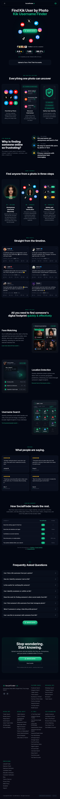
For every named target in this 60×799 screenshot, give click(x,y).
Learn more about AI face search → (11, 345)
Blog (4, 777)
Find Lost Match (7, 727)
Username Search (35, 750)
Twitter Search (34, 692)
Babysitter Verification (8, 772)
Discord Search (49, 692)
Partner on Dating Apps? (23, 731)
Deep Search (34, 753)
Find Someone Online (36, 744)
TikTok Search (34, 694)
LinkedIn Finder (6, 763)
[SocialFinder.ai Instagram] (4, 694)
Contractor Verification (8, 774)
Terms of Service (7, 779)
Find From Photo (35, 742)
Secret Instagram (21, 735)
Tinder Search (6, 714)
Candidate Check (7, 770)
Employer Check (7, 766)
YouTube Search (35, 705)
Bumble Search (6, 716)
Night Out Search (21, 726)
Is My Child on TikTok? (22, 737)
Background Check (21, 722)
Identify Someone (49, 714)
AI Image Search (35, 739)
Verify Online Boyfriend (22, 733)
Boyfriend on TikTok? (36, 696)
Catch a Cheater (21, 716)
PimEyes (32, 547)
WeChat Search (49, 694)
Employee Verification (8, 768)
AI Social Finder (35, 748)
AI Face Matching (49, 723)
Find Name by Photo (50, 716)
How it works (30, 663)
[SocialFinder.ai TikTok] (7, 694)
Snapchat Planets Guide (37, 733)
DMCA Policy (6, 783)
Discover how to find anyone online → (41, 383)
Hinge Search (6, 718)
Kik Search (47, 696)
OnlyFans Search (21, 728)
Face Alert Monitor (35, 735)
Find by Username (35, 701)
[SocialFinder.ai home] (55, 3)
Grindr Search (6, 720)
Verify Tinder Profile (8, 723)
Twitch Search (48, 699)
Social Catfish (38, 547)
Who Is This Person (50, 718)
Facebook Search (35, 688)
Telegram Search (49, 690)
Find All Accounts (35, 755)
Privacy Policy (6, 781)
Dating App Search (21, 724)
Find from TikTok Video (37, 699)
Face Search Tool (49, 725)
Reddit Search (34, 707)
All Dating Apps (6, 725)
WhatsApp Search (49, 688)
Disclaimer (5, 785)
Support (5, 788)
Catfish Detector (21, 714)
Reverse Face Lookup (50, 720)
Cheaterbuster (31, 549)
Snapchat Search (35, 703)
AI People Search (35, 737)
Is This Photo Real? (35, 714)
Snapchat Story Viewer (36, 727)
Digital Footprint (35, 746)
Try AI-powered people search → (10, 423)
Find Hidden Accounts (50, 727)
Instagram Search (35, 690)
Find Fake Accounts (36, 757)
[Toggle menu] (4, 3)
